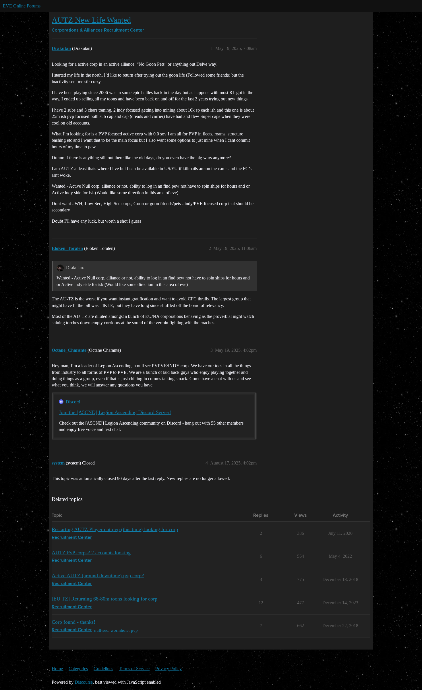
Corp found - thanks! (73, 622)
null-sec (101, 630)
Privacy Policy (168, 668)
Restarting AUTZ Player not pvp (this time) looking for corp (115, 529)
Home (57, 668)
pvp (134, 630)
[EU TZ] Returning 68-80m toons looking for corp (104, 599)
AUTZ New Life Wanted (91, 19)
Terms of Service (134, 668)
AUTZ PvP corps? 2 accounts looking (91, 552)
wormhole (120, 630)
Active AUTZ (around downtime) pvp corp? (98, 575)
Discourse (84, 682)
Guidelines (103, 668)
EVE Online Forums (21, 5)
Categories (78, 668)
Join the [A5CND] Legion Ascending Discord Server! (115, 412)
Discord (73, 401)
